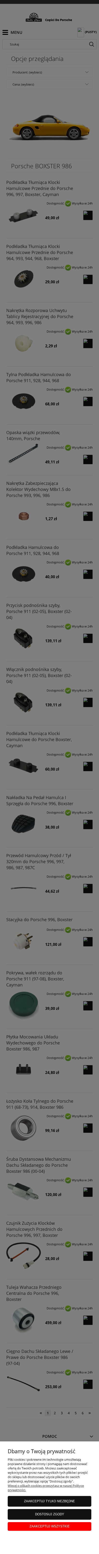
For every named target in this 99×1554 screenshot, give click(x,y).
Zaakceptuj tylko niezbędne (49, 1501)
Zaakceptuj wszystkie (50, 1526)
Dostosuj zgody (49, 1514)
